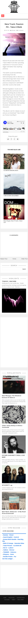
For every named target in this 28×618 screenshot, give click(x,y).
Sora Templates (14, 613)
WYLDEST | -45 (7, 485)
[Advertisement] (13, 342)
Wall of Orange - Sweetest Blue (13, 543)
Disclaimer (21, 599)
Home (14, 259)
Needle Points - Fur (9, 556)
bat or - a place (8, 548)
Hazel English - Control (11, 537)
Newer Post (3, 259)
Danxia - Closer (8, 535)
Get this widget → (8, 559)
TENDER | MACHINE (9, 281)
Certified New (21, 597)
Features (7, 599)
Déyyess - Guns (8, 554)
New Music (12, 597)
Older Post (24, 259)
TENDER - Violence (9, 552)
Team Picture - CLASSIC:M (12, 545)
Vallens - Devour (8, 550)
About (13, 599)
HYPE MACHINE (8, 531)
